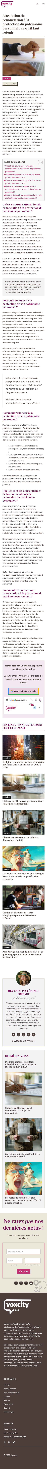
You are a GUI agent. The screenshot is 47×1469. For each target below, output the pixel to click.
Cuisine (7, 1396)
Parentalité (8, 1404)
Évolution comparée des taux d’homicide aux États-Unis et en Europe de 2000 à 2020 (23, 764)
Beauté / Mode (10, 1389)
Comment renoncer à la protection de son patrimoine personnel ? (23, 181)
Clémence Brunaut (23, 1041)
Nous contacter (10, 1429)
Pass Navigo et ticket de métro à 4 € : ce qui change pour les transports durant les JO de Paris (23, 954)
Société (7, 78)
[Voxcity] (7, 4)
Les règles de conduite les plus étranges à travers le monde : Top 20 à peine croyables (23, 876)
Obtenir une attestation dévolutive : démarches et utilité (21, 839)
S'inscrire (23, 1271)
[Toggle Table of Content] (39, 162)
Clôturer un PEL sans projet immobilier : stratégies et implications (23, 802)
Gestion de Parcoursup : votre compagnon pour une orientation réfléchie (19, 915)
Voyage (7, 1385)
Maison (7, 1400)
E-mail (14, 1265)
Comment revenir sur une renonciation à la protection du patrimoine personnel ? (23, 196)
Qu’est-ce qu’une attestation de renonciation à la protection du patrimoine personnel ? (23, 169)
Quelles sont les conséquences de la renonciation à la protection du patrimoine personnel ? (23, 189)
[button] (37, 4)
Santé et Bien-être (11, 1392)
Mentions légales (11, 1433)
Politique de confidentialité (15, 1437)
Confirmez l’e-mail (32, 1265)
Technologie (9, 1412)
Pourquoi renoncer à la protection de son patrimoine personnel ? (22, 176)
